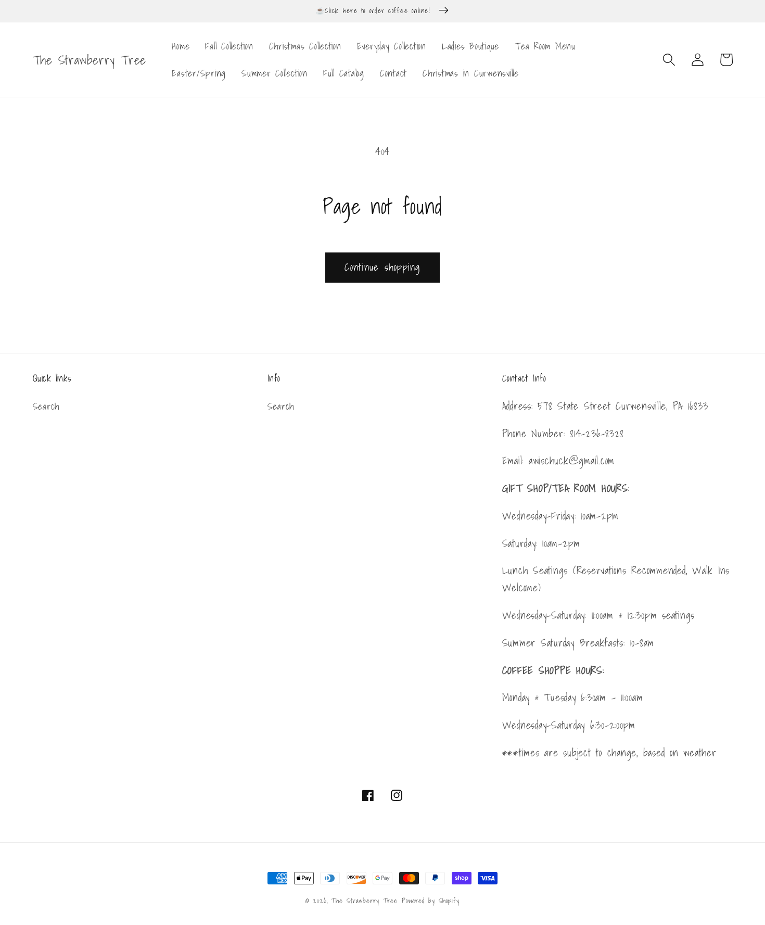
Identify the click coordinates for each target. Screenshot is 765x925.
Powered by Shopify (431, 900)
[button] (669, 59)
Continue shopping (382, 267)
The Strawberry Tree (364, 900)
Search (46, 406)
